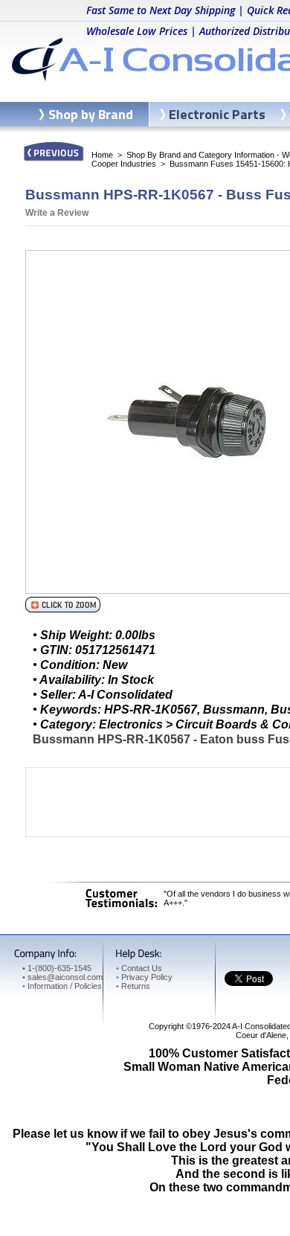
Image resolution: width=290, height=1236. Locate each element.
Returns (133, 986)
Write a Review (56, 213)
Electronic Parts (217, 114)
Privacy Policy (144, 977)
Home (102, 154)
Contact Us (139, 968)
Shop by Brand (90, 114)
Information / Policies (62, 986)
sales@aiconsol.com (65, 977)
